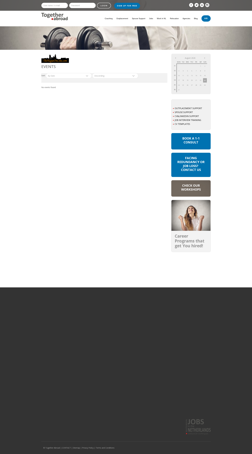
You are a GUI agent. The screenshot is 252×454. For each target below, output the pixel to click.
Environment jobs (48, 352)
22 (200, 80)
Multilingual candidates (94, 414)
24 (179, 85)
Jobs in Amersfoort (152, 333)
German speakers (178, 410)
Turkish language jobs (189, 375)
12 (187, 75)
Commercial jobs (47, 310)
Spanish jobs (185, 329)
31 (179, 90)
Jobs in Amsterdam (152, 303)
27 (192, 85)
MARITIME (80, 337)
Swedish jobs (185, 322)
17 (179, 80)
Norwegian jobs (186, 390)
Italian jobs (184, 326)
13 (192, 75)
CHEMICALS (80, 322)
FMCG (78, 360)
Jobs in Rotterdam (152, 307)
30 (205, 85)
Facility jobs (45, 356)
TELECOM (79, 310)
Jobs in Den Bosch (152, 337)
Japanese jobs (185, 364)
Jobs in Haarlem (151, 341)
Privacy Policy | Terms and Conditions (98, 448)
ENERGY (79, 318)
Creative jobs (46, 333)
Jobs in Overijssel (117, 329)
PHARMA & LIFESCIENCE (85, 314)
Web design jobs (48, 375)
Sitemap (76, 448)
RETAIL (78, 352)
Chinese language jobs (189, 356)
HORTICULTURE (82, 326)
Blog (196, 18)
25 (183, 85)
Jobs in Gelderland (118, 326)
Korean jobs (185, 379)
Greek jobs (184, 383)
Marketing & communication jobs (54, 314)
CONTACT (66, 448)
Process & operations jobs (51, 303)
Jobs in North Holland (119, 307)
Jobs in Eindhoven (152, 318)
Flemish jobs (185, 314)
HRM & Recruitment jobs (50, 326)
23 (205, 80)
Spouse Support (138, 18)
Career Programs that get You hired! (189, 240)
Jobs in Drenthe (117, 341)
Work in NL (161, 18)
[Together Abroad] (54, 21)
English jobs (184, 303)
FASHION (79, 356)
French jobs (184, 310)
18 (183, 80)
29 (200, 85)
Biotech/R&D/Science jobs (51, 337)
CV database (90, 410)
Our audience (46, 410)
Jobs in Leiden (150, 329)
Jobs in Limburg (117, 318)
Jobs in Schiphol (151, 326)
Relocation (174, 18)
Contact (44, 414)
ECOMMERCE (81, 367)
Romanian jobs (186, 352)
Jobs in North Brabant (119, 310)
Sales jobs (45, 371)
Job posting (89, 407)
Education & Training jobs (51, 348)
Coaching (109, 18)
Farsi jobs (184, 386)
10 (179, 75)
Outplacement (122, 18)
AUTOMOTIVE (81, 348)
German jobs (185, 307)
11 (183, 75)
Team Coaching (134, 414)
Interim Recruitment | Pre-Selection (142, 410)
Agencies (186, 18)
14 (196, 75)
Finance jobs (46, 318)
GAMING (79, 307)
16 (205, 75)
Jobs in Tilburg (150, 356)
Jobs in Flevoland (117, 345)
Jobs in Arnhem (151, 352)
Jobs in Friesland (117, 337)
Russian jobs (185, 318)
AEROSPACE (80, 364)
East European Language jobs (192, 348)
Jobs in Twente (116, 348)
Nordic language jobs (188, 341)
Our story (45, 407)
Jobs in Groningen (118, 333)
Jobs (151, 18)
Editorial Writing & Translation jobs (55, 345)
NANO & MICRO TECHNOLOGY (87, 333)
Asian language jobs (188, 345)
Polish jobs (184, 371)
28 (196, 85)
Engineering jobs (48, 367)
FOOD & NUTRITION (83, 329)
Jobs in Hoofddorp (152, 322)
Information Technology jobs (52, 307)
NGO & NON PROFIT (83, 341)
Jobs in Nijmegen (151, 348)
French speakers (178, 407)
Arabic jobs (184, 367)
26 (187, 85)
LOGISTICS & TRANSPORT (86, 345)
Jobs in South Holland (119, 303)
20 (192, 80)
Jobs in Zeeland (117, 322)
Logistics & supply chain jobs (52, 322)
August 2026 (190, 58)
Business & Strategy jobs (51, 341)
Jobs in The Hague (152, 310)
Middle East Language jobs (190, 337)
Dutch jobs (184, 360)
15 (200, 75)
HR (206, 18)
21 (196, 80)
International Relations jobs (52, 364)
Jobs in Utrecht (116, 314)
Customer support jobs (50, 329)
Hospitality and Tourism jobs (52, 360)
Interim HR (132, 407)
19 (187, 80)
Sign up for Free (127, 5)
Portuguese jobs (186, 333)
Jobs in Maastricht (152, 345)
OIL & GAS (80, 303)
